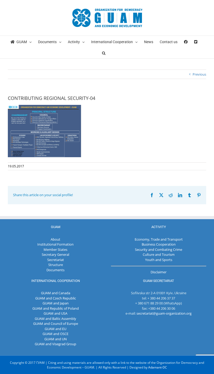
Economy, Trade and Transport (159, 239)
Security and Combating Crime (158, 249)
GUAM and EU (55, 328)
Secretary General (55, 254)
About (55, 239)
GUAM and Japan (56, 303)
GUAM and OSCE (55, 333)
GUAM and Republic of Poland (55, 308)
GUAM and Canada (55, 293)
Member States (55, 249)
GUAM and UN (55, 339)
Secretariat (55, 259)
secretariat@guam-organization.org (164, 313)
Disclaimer (159, 272)
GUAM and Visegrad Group (55, 344)
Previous (199, 74)
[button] (103, 52)
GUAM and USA (55, 313)
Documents (55, 270)
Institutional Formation (55, 244)
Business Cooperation (159, 244)
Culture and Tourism (159, 254)
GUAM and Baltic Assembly (55, 318)
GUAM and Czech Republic (55, 298)
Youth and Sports (158, 259)
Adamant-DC (157, 367)
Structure (55, 264)
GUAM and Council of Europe (55, 323)
